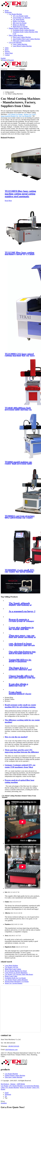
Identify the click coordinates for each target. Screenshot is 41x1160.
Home (7, 10)
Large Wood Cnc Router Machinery (16, 972)
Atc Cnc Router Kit (25, 116)
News (6, 49)
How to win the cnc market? (16, 737)
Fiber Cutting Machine (16, 35)
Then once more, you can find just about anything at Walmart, (22, 637)
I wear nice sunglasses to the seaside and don (21, 628)
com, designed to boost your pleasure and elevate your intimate (22, 645)
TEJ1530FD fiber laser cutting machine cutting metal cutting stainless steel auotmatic (20, 194)
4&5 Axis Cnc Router (19, 23)
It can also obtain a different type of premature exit (18, 686)
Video (7, 48)
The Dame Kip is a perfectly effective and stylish (20, 670)
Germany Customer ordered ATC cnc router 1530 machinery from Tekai (20, 766)
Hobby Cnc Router (19, 21)
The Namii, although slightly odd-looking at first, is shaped (20, 605)
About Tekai (9, 53)
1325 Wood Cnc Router (15, 114)
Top (6, 1098)
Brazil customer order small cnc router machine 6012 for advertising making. (20, 706)
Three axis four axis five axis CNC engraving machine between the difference (22, 751)
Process (7, 51)
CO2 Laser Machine (15, 42)
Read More (8, 200)
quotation (4, 1103)
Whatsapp (8, 1094)
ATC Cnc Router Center (20, 16)
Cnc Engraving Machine (31, 1086)
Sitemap (12, 1084)
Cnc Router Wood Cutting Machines (16, 980)
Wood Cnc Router (25, 1087)
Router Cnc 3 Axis (30, 114)
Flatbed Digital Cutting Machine (19, 28)
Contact (7, 55)
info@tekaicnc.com (11, 1049)
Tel (6, 1096)
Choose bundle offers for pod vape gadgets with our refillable (22, 678)
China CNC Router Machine (10, 1087)
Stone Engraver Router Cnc (9, 116)
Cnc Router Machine (15, 14)
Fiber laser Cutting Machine (13, 1077)
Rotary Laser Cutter (11, 976)
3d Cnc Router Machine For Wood (16, 971)
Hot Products (5, 1084)
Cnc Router (4, 1086)
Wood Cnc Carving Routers (13, 983)
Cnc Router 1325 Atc (11, 967)
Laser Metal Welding (11, 965)
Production (8, 12)
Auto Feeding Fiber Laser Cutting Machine (26, 39)
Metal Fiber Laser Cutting (13, 969)
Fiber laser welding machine (21, 41)
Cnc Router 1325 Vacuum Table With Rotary (19, 974)
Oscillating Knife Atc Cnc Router (15, 978)
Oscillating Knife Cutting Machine (23, 30)
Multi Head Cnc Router (20, 26)
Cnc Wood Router (18, 19)
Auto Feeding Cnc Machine (21, 17)
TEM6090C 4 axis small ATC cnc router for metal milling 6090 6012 (19, 572)
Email (6, 1092)
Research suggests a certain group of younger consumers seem (21, 621)
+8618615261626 (13, 1046)
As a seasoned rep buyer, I (22, 611)
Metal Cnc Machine (19, 25)
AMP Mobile (21, 1084)
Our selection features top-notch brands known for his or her (22, 653)
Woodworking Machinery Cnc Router (17, 981)
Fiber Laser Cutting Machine (22, 37)
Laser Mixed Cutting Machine (22, 46)
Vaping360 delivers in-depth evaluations (20, 660)
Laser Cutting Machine (20, 44)
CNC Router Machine (16, 1086)
